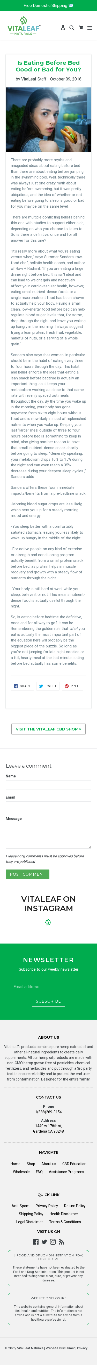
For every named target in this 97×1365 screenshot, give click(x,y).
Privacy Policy (47, 1206)
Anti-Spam (20, 1206)
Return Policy (75, 1206)
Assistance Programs (66, 1172)
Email (10, 797)
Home (15, 1164)
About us (48, 1164)
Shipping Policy (31, 1214)
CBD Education (74, 1164)
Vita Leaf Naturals (30, 1348)
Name (11, 776)
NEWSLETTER (48, 960)
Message (14, 819)
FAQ (39, 1172)
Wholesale (21, 1172)
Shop (31, 1164)
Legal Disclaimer (29, 1222)
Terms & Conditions (65, 1222)
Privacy (81, 1348)
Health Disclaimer (64, 1214)
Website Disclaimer (60, 1348)
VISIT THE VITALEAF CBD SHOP (47, 729)
